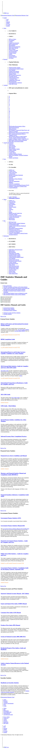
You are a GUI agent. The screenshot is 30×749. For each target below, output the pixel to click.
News (4, 159)
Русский (8, 24)
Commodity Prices (13, 78)
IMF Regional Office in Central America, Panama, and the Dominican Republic (18, 137)
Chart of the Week (13, 172)
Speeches (11, 177)
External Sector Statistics (8, 307)
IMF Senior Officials (13, 48)
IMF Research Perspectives (15, 75)
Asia (10, 210)
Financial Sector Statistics (9, 309)
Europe (10, 212)
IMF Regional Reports (14, 127)
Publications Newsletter (14, 253)
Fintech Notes (12, 271)
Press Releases (12, 176)
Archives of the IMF (13, 50)
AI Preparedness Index (14, 224)
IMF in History (12, 49)
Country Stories (12, 152)
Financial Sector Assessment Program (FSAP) (19, 185)
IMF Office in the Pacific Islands (16, 141)
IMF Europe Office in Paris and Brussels (18, 140)
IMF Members (12, 45)
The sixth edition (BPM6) (23, 329)
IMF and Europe (12, 128)
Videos (4, 199)
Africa (10, 208)
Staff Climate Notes (13, 273)
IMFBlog (11, 182)
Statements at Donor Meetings (15, 178)
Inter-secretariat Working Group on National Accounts (15, 293)
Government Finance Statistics (15, 230)
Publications (6, 235)
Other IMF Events (13, 84)
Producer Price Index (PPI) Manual (10, 625)
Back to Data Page (7, 285)
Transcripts (11, 180)
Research (5, 59)
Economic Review (13, 76)
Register (15, 196)
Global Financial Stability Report (16, 68)
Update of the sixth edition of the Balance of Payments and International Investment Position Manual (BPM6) (16, 289)
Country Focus (12, 171)
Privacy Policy (6, 717)
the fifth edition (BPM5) (20, 331)
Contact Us (5, 718)
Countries (5, 85)
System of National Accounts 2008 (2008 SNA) (13, 636)
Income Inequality (13, 56)
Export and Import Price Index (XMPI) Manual (14, 603)
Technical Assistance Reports (15, 154)
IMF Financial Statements (14, 46)
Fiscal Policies (12, 55)
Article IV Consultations (14, 183)
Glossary (5, 720)
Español (8, 25)
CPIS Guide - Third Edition (8, 406)
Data (4, 220)
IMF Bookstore (12, 252)
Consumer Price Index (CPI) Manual (11, 612)
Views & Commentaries (14, 181)
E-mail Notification (13, 187)
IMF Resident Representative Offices (17, 126)
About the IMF (12, 202)
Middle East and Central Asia (15, 213)
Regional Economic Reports (15, 261)
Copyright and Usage (8, 714)
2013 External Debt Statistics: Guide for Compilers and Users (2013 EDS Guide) (14, 366)
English (5, 17)
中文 (7, 20)
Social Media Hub (7, 712)
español (6, 334)
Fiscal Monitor (12, 70)
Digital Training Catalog (14, 149)
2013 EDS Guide (4, 370)
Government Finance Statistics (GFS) (11, 518)
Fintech (10, 54)
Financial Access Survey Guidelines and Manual (14, 455)
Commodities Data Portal (14, 80)
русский (15, 334)
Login (10, 196)
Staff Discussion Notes (14, 72)
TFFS (20, 375)
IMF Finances (12, 227)
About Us (11, 144)
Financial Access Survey (14, 229)
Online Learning (12, 150)
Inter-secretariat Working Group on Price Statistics (14, 294)
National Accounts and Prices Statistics (11, 312)
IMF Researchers (12, 81)
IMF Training (12, 147)
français (10, 334)
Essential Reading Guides (14, 254)
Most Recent (12, 218)
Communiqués (12, 173)
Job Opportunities (13, 51)
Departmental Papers (13, 263)
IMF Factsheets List (13, 44)
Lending (11, 41)
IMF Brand (5, 723)
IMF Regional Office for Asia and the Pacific (19, 132)
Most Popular (12, 219)
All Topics (11, 58)
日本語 (7, 23)
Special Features (12, 207)
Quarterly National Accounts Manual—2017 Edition (15, 593)
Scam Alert (5, 722)
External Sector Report (14, 71)
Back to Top (3, 316)
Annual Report (6, 713)
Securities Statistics (7, 314)
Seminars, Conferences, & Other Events (18, 186)
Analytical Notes (12, 269)
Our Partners (12, 151)
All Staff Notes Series (13, 268)
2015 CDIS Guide (5, 394)
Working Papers (12, 73)
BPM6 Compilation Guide (8, 339)
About (4, 28)
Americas (11, 209)
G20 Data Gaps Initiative (14, 232)
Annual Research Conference (15, 82)
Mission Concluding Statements (16, 175)
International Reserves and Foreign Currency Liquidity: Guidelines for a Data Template (13, 352)
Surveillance (11, 40)
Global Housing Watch (14, 77)
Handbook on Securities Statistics (10, 682)
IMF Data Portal (12, 222)
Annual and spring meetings (15, 215)
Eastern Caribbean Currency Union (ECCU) (19, 139)
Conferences (11, 203)
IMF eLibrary (12, 251)
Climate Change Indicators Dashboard (17, 225)
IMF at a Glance (12, 39)
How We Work (12, 146)
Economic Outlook (13, 214)
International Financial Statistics (16, 228)
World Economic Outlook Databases (17, 223)
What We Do (12, 145)
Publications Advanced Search (15, 249)
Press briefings (12, 204)
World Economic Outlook (14, 67)
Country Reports (12, 262)
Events (4, 705)
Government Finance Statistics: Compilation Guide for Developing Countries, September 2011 (14, 568)
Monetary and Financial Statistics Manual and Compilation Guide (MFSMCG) (13, 474)
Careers (5, 719)
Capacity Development (14, 43)
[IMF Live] (6, 13)
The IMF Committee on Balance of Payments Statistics (15, 287)
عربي (7, 19)
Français (8, 21)
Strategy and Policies (13, 157)
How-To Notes (12, 272)
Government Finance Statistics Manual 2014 (13, 525)
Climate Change (12, 53)
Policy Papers (12, 264)
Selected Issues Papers (14, 267)
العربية (2, 334)
